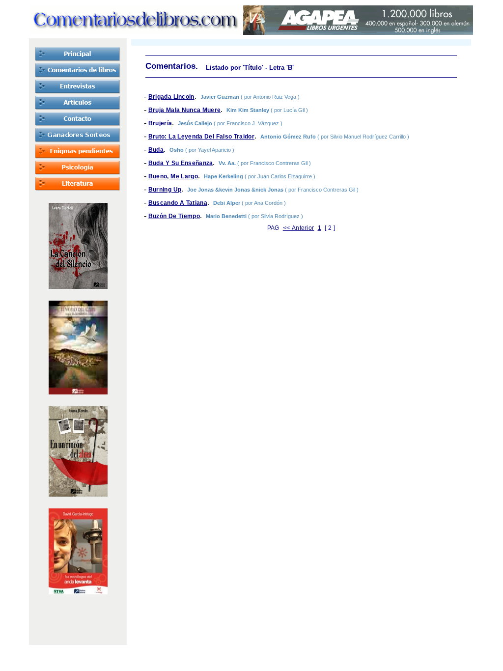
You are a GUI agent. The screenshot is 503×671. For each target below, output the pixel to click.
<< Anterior (298, 227)
